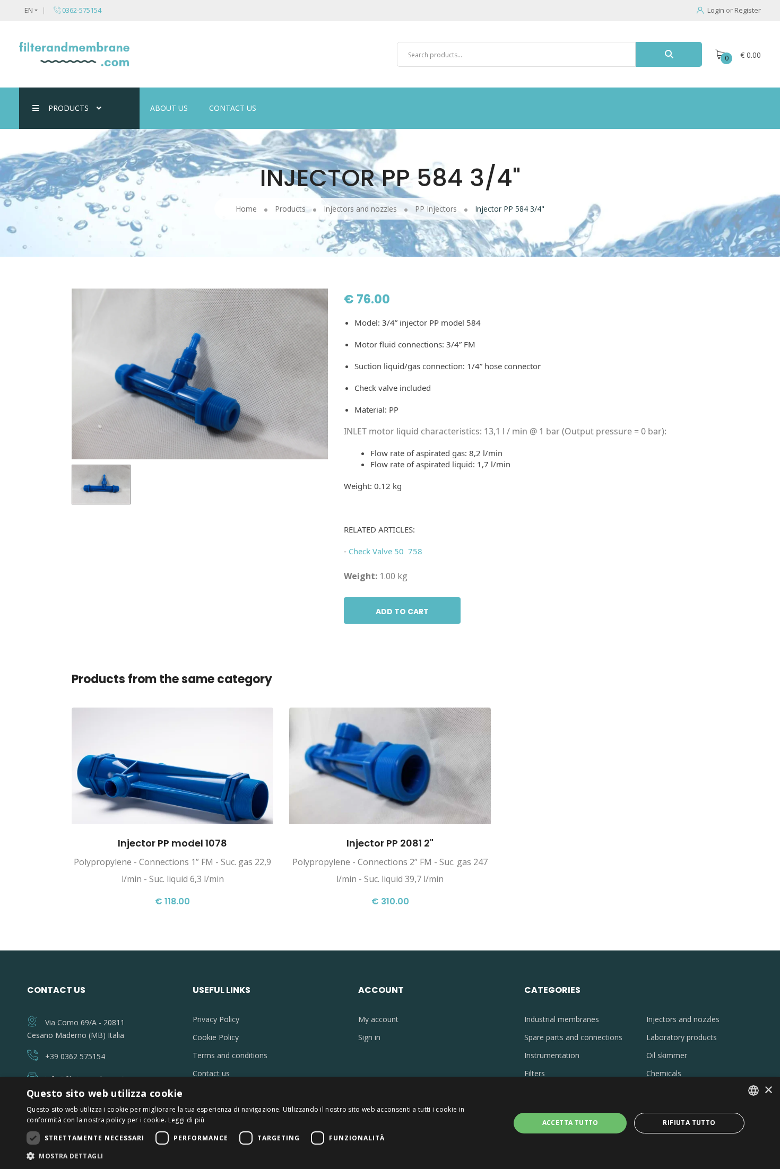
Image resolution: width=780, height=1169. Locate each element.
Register (747, 10)
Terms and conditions (230, 1055)
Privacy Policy (216, 1019)
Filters (534, 1073)
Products (68, 108)
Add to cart (402, 611)
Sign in (369, 1037)
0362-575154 (80, 10)
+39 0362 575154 (75, 1056)
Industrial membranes (561, 1019)
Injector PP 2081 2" (390, 843)
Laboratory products (681, 1037)
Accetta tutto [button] (570, 1122)
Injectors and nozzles (683, 1019)
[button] (261, 1155)
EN (28, 10)
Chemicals (663, 1073)
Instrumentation (551, 1055)
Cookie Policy (216, 1037)
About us (169, 108)
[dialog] (390, 1123)
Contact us (232, 108)
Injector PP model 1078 (172, 843)
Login (715, 10)
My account (378, 1019)
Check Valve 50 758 (385, 551)
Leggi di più (186, 1119)
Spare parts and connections (573, 1037)
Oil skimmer (666, 1055)
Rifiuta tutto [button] (689, 1122)
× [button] (768, 1090)
